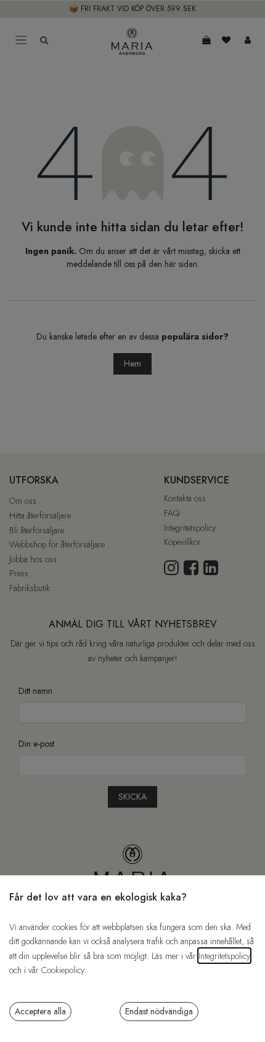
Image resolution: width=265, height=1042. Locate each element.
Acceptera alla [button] (40, 1011)
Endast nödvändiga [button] (159, 1011)
